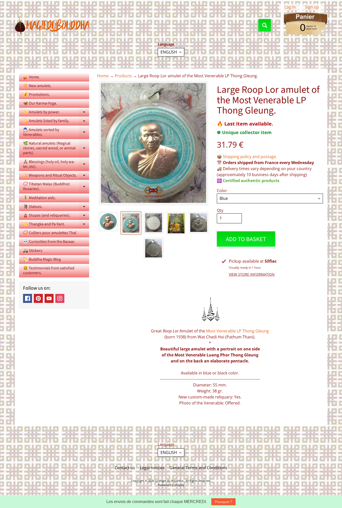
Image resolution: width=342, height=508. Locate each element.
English (168, 52)
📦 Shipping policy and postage (246, 156)
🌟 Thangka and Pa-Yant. (56, 225)
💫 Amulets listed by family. (56, 121)
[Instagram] (59, 298)
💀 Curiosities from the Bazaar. (49, 241)
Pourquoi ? (223, 502)
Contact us (125, 467)
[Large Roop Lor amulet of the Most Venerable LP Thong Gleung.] (108, 222)
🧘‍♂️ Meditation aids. (39, 198)
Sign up (312, 7)
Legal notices (152, 467)
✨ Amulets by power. (56, 113)
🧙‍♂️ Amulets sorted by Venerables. (56, 132)
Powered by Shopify (171, 485)
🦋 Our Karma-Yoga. (40, 103)
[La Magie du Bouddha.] (52, 25)
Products (123, 76)
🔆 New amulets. (37, 86)
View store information (252, 274)
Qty (220, 210)
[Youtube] (49, 298)
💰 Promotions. (36, 94)
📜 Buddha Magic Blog (42, 259)
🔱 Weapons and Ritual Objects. (56, 176)
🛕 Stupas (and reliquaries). (56, 216)
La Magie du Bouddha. (169, 480)
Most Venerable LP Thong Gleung (237, 331)
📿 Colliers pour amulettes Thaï (49, 233)
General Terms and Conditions (198, 467)
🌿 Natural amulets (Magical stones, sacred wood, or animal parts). (56, 148)
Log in (290, 7)
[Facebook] (27, 298)
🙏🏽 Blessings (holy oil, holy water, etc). (56, 164)
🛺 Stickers (32, 250)
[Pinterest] (38, 298)
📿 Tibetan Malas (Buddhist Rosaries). (56, 186)
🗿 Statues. (56, 207)
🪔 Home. (31, 77)
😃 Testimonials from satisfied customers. (48, 270)
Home (103, 76)
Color (222, 190)
